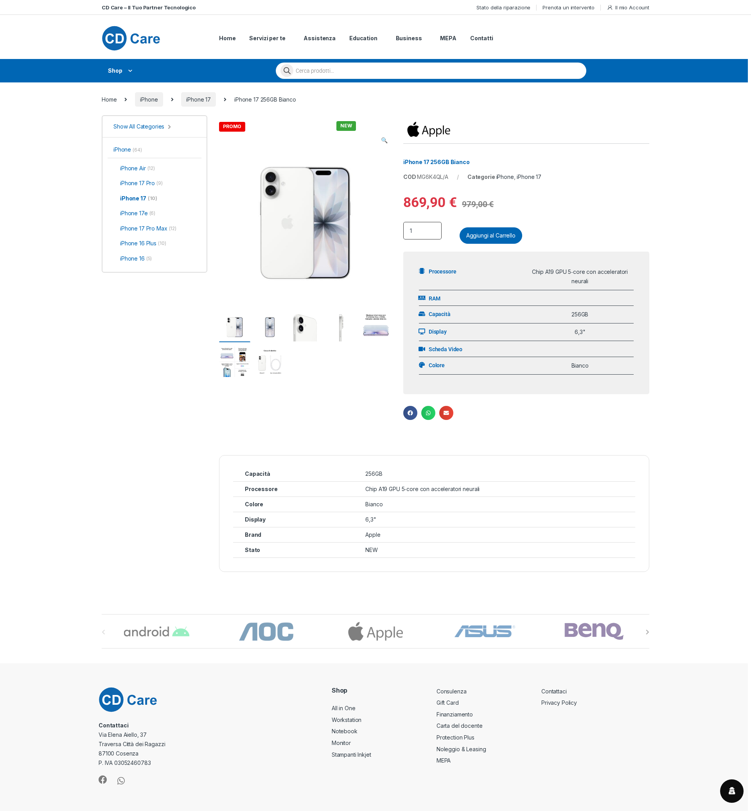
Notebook (345, 731)
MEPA (448, 38)
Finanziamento (455, 714)
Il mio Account (632, 7)
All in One (344, 708)
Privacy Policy (559, 702)
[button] (384, 140)
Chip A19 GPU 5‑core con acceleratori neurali (422, 489)
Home (227, 38)
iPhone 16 (136, 258)
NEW (371, 550)
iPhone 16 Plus (143, 243)
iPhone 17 (198, 99)
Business (409, 38)
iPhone (149, 99)
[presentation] (647, 632)
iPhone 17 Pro (141, 183)
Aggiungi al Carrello (491, 235)
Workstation (346, 719)
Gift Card (448, 702)
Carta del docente (460, 725)
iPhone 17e (137, 213)
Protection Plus (455, 737)
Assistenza (320, 38)
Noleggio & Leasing (461, 749)
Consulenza (452, 691)
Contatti (481, 38)
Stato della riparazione (503, 7)
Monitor (341, 743)
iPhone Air (137, 168)
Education (363, 38)
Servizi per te (267, 38)
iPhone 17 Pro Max (148, 228)
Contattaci (554, 691)
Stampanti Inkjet (351, 754)
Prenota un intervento (569, 7)
